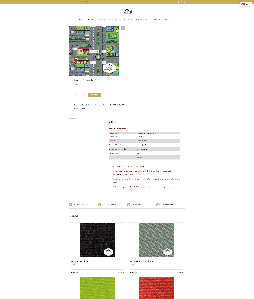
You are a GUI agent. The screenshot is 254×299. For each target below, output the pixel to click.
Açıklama (72, 118)
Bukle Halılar (86, 105)
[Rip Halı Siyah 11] (97, 240)
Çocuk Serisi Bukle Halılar (100, 105)
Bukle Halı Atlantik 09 (141, 261)
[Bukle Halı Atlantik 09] (156, 240)
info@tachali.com (93, 1)
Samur (83, 108)
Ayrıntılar (122, 272)
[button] (174, 20)
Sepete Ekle (94, 95)
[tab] (84, 118)
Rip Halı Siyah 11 (79, 261)
